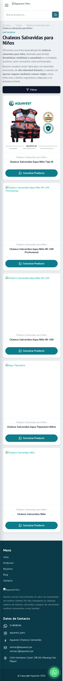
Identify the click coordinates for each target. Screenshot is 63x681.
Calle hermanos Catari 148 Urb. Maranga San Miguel (33, 659)
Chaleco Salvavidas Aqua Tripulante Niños (31, 426)
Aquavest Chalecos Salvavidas (26, 639)
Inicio (6, 557)
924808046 (15, 625)
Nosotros (8, 568)
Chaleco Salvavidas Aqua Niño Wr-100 (31, 339)
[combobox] (31, 15)
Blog (5, 574)
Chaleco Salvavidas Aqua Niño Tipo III (31, 161)
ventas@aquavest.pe (21, 647)
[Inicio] (27, 5)
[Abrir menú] (6, 5)
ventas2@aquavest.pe (21, 651)
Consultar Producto (33, 173)
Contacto (8, 580)
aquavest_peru (17, 632)
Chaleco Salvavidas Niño (31, 514)
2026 (43, 675)
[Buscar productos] (55, 15)
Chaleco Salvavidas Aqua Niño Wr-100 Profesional (31, 250)
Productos (8, 562)
